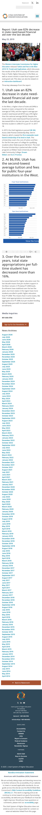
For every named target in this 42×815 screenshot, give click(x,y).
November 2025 (8, 357)
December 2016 (8, 597)
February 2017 (7, 593)
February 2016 (7, 622)
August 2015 (7, 637)
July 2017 (6, 580)
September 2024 (8, 389)
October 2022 (7, 443)
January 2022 (7, 460)
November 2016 (8, 600)
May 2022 (6, 453)
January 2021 (7, 484)
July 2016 (6, 610)
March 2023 (7, 433)
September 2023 (8, 418)
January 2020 (7, 512)
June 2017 (6, 583)
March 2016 (6, 620)
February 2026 (7, 349)
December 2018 (8, 539)
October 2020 (7, 492)
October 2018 (7, 543)
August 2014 (7, 666)
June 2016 (6, 612)
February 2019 (7, 534)
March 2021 (6, 480)
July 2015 (6, 639)
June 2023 (6, 426)
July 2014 (6, 669)
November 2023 (8, 413)
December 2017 (8, 568)
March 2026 (7, 347)
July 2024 (6, 394)
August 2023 (7, 421)
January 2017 (7, 595)
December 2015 (8, 627)
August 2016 (7, 607)
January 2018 (7, 566)
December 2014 (8, 656)
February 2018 (7, 563)
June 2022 (6, 450)
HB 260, (33, 130)
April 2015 (6, 647)
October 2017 (7, 573)
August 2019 (7, 519)
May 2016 (6, 615)
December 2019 (8, 514)
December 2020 (8, 487)
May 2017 (6, 585)
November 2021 (8, 465)
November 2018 (8, 541)
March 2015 (6, 649)
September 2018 (8, 546)
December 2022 (8, 440)
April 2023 (6, 430)
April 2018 (6, 558)
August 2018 (7, 548)
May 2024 (6, 399)
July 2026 (6, 337)
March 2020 (7, 507)
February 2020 (8, 509)
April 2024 (6, 401)
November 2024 (8, 384)
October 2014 (7, 661)
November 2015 (8, 629)
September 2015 (8, 634)
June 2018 (6, 553)
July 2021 (6, 472)
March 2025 (7, 374)
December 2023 (8, 411)
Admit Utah (21, 754)
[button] (37, 16)
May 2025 (6, 372)
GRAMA (21, 733)
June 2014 (6, 671)
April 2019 (6, 529)
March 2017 (6, 590)
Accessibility (21, 729)
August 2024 (7, 391)
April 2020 (6, 504)
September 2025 (8, 362)
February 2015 (7, 652)
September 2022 (8, 445)
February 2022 (7, 457)
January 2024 (7, 408)
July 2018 (6, 551)
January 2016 (7, 625)
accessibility (29, 802)
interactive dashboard (13, 81)
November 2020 (8, 489)
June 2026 (6, 340)
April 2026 (6, 344)
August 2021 (7, 470)
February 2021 (7, 482)
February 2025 (7, 376)
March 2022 (7, 455)
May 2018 (6, 556)
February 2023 (7, 435)
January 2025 (7, 379)
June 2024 (6, 396)
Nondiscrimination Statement (21, 772)
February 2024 (8, 406)
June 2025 (6, 369)
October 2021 (7, 467)
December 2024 (8, 381)
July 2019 (6, 521)
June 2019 (6, 524)
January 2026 (7, 352)
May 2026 (6, 342)
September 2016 (8, 605)
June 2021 (6, 475)
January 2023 (7, 438)
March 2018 (6, 561)
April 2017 (6, 588)
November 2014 (8, 659)
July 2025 (6, 367)
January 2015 (7, 654)
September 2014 (8, 664)
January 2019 (7, 536)
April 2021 (6, 477)
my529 (21, 759)
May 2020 (6, 502)
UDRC (21, 761)
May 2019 (6, 526)
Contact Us (21, 731)
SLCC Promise (16, 155)
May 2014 (6, 674)
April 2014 (6, 676)
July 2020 (6, 497)
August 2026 (7, 335)
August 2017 (7, 578)
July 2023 (6, 423)
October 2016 (7, 602)
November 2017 (8, 570)
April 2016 (6, 617)
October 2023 (7, 416)
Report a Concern (21, 738)
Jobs (21, 736)
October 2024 (7, 386)
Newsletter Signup (21, 746)
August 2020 (7, 494)
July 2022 (6, 448)
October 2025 (7, 359)
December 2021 (8, 462)
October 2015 (7, 632)
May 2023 (6, 428)
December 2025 (8, 354)
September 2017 (8, 575)
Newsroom (21, 743)
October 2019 (7, 516)
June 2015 (6, 642)
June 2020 (6, 499)
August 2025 (7, 364)
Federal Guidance (21, 741)
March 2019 (6, 531)
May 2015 (6, 644)
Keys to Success (21, 756)
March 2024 (7, 403)
